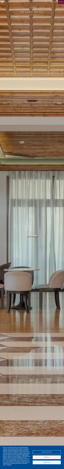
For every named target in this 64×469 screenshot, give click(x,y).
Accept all (46, 462)
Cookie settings (47, 452)
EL (51, 2)
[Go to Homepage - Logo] (32, 10)
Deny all (46, 457)
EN (48, 2)
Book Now (61, 1)
